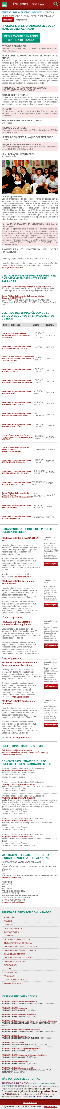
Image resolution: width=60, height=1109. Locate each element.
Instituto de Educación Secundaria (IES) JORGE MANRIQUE (27, 286)
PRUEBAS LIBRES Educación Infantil (17, 1068)
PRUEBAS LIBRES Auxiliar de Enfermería (19, 1014)
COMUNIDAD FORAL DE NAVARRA (18, 958)
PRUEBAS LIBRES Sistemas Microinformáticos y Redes (17, 623)
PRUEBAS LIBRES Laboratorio (14, 1008)
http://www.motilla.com (11, 878)
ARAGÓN (8, 921)
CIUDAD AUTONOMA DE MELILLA (18, 943)
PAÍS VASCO (9, 976)
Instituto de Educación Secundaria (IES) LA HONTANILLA (16, 517)
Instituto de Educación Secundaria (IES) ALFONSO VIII (16, 370)
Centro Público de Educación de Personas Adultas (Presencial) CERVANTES (23, 297)
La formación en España (12, 755)
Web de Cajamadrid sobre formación (17, 750)
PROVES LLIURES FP (42, 1096)
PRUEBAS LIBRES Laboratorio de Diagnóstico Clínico (24, 1055)
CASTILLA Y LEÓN (11, 932)
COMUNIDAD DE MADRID (14, 954)
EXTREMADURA (10, 965)
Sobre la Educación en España (14, 752)
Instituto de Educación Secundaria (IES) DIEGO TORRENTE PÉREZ (16, 414)
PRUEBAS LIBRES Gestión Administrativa (19, 1002)
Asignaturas (21, 20)
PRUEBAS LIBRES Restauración (15, 1036)
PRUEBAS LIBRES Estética (13, 1042)
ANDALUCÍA (9, 917)
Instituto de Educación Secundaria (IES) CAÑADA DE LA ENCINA (16, 347)
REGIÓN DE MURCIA (12, 983)
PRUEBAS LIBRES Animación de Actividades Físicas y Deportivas (29, 1021)
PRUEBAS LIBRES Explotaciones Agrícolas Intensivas (26, 1090)
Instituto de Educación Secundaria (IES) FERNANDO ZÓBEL (16, 425)
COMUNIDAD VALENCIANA (15, 961)
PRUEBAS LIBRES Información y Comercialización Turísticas (19, 663)
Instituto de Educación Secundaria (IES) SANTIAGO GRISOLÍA (16, 461)
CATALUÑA (8, 936)
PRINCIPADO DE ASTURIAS (15, 980)
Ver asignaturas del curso (12, 267)
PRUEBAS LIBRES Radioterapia (15, 1061)
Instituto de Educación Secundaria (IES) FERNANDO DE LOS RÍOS (16, 472)
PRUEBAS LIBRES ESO (31, 12)
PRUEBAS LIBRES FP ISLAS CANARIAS (17, 1096)
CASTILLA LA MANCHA (13, 928)
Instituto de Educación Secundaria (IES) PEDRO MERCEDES (16, 403)
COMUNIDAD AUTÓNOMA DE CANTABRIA (21, 947)
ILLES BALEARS (10, 972)
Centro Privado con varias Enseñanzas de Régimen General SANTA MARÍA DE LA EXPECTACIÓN (18, 359)
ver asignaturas (22, 576)
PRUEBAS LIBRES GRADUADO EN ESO (18, 770)
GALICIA (7, 969)
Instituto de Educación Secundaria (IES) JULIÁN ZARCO (16, 507)
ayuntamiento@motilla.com (13, 902)
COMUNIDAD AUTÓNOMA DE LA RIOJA (20, 950)
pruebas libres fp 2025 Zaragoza (37, 1094)
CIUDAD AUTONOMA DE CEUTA (17, 939)
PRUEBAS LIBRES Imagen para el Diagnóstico (21, 1049)
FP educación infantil (38, 752)
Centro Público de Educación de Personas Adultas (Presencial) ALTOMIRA (15, 449)
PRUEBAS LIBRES (10, 12)
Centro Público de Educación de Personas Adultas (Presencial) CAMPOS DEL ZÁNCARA (17, 495)
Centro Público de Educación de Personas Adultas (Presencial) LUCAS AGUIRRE (17, 437)
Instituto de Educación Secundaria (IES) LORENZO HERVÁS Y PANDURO (17, 381)
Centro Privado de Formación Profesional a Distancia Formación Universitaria (16, 335)
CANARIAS (8, 925)
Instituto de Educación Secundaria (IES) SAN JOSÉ (16, 392)
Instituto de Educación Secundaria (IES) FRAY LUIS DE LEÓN (16, 483)
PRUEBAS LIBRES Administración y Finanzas (21, 1029)
